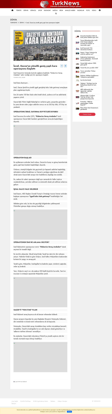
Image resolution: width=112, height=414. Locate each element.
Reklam (53, 401)
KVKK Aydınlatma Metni (40, 401)
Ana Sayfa (15, 401)
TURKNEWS (13, 23)
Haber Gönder (62, 401)
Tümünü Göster (87, 114)
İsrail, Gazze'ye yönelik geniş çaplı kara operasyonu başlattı (43, 23)
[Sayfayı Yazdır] (65, 66)
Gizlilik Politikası (25, 401)
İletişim (14, 403)
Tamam (69, 411)
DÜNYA (22, 23)
